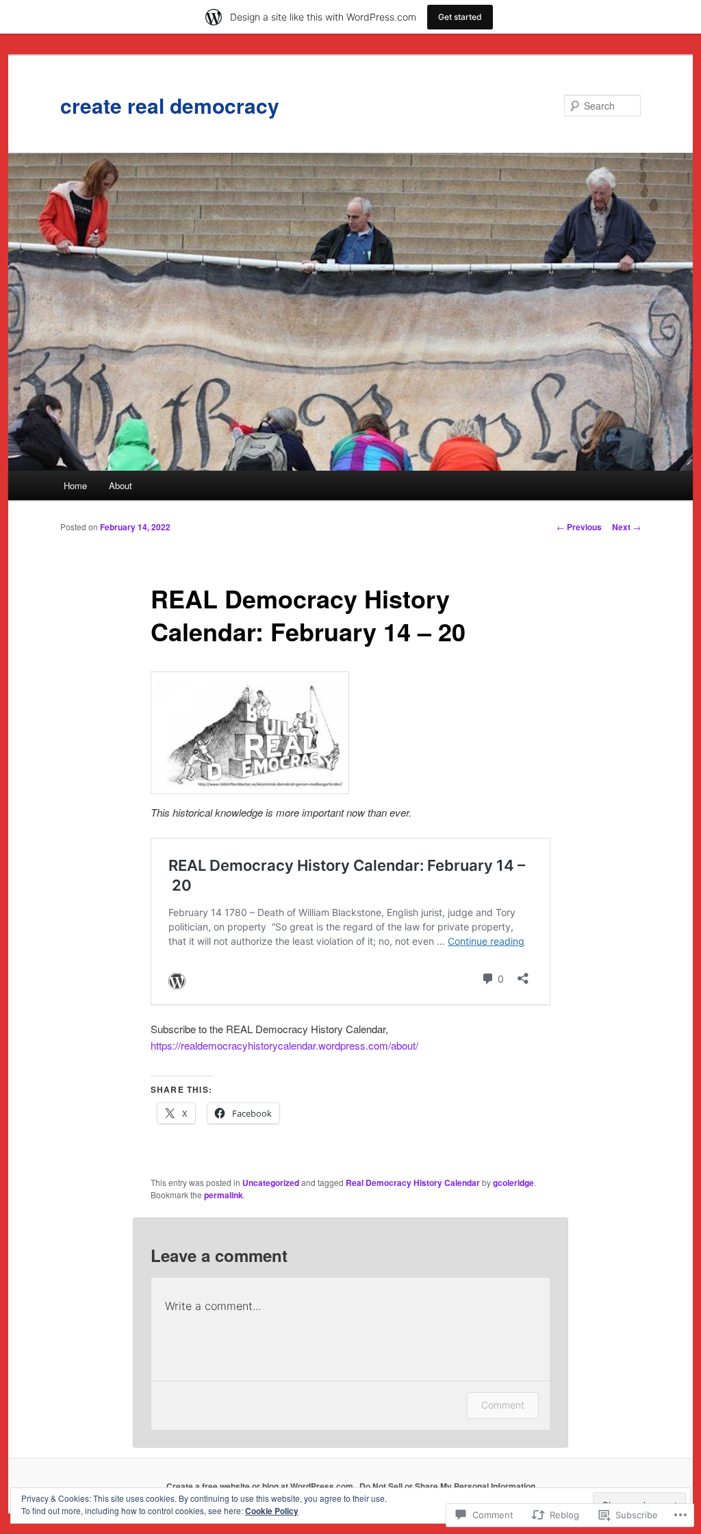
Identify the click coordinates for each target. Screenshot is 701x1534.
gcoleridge (513, 1182)
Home (75, 485)
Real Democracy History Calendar (413, 1182)
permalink (223, 1195)
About (120, 485)
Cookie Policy (271, 1511)
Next (626, 527)
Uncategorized (270, 1182)
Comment (502, 1405)
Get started (460, 17)
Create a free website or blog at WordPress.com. (260, 1486)
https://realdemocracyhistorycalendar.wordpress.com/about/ (284, 1045)
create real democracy (169, 105)
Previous (579, 527)
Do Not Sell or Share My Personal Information (447, 1486)
